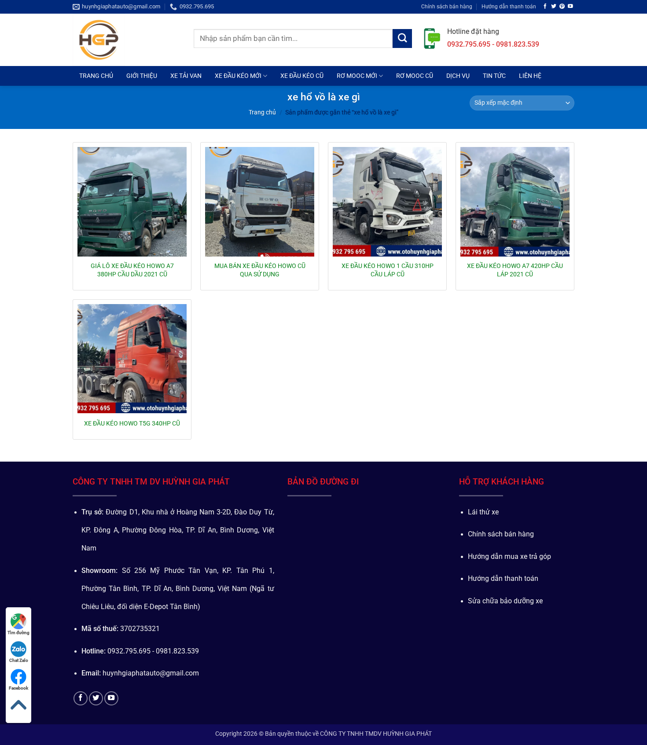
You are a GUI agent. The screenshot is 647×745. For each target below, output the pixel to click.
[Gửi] (402, 38)
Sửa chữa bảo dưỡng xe (505, 601)
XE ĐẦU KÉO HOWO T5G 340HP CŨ (132, 423)
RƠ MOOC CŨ (414, 75)
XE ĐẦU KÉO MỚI (238, 75)
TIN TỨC (494, 75)
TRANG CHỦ (96, 75)
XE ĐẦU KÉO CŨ (302, 75)
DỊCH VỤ (458, 75)
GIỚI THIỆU (141, 75)
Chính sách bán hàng (446, 6)
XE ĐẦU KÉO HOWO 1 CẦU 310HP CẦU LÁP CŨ (388, 269)
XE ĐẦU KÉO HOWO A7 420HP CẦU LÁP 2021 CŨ (515, 269)
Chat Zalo (18, 660)
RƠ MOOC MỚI (357, 75)
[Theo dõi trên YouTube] (570, 6)
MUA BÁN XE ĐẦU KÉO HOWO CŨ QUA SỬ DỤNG (259, 269)
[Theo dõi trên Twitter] (553, 6)
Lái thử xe (483, 512)
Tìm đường (18, 632)
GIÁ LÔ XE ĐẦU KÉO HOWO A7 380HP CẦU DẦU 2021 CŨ (132, 269)
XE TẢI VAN (186, 75)
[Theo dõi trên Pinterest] (562, 6)
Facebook (18, 688)
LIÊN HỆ (530, 75)
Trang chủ (262, 112)
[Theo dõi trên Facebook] (545, 6)
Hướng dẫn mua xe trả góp (509, 557)
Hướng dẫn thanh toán (509, 6)
